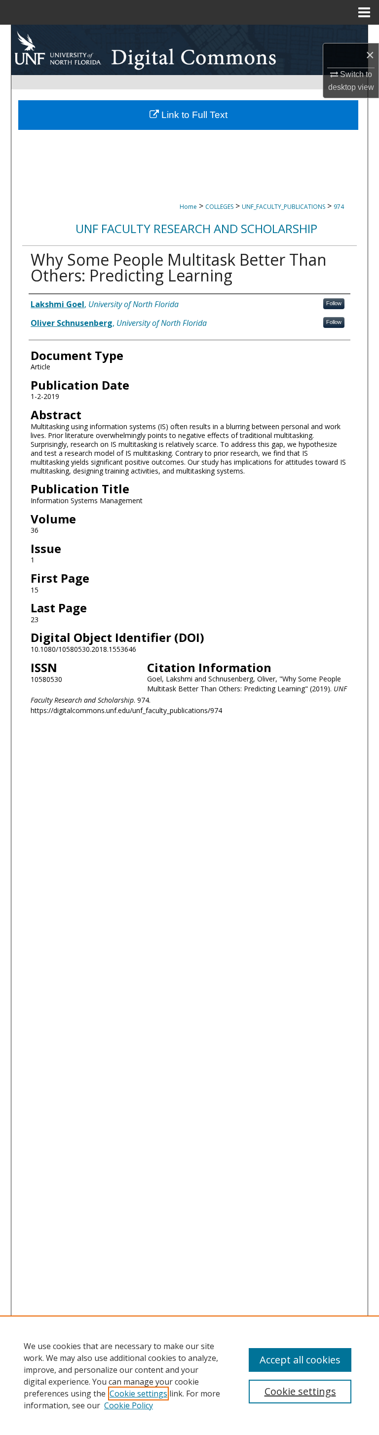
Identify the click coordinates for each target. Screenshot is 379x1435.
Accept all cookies (300, 1359)
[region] (189, 1375)
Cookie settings (138, 1393)
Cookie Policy (128, 1405)
